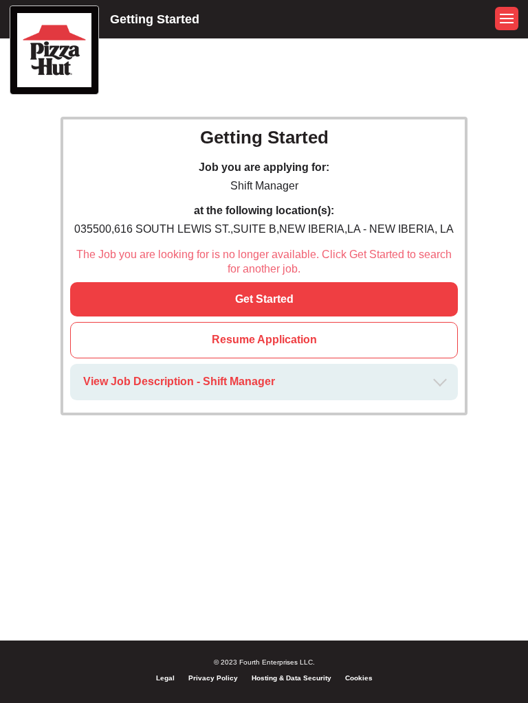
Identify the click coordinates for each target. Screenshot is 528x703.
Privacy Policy (213, 678)
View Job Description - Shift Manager (179, 381)
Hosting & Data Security (291, 678)
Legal (165, 678)
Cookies (359, 678)
